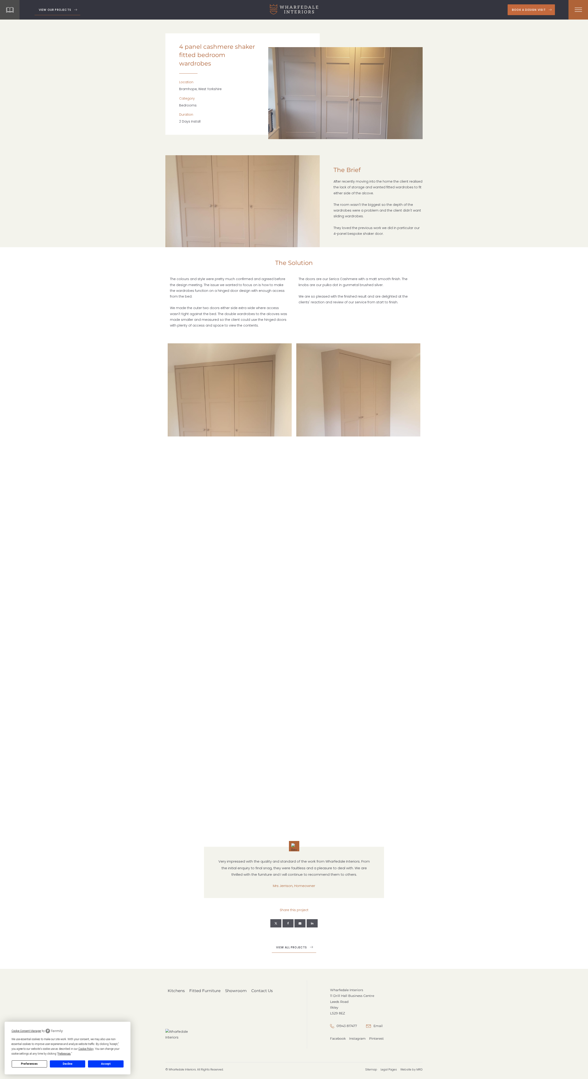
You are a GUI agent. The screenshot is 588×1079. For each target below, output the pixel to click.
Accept (106, 1063)
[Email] (299, 923)
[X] (275, 923)
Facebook (338, 1038)
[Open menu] (578, 10)
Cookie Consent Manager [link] (26, 1031)
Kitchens (176, 990)
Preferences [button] (64, 1053)
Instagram (357, 1038)
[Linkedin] (312, 923)
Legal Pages (389, 1069)
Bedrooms (188, 105)
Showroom (236, 990)
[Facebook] (288, 923)
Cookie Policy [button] (85, 1048)
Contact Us (262, 990)
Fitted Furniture (204, 990)
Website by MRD (411, 1069)
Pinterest (376, 1038)
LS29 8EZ (337, 1013)
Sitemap (371, 1069)
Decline (67, 1063)
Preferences (29, 1063)
